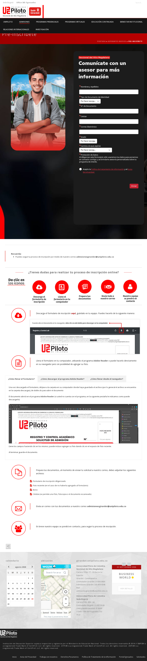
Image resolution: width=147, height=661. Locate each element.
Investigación (42, 29)
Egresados (31, 2)
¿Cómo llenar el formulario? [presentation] (21, 379)
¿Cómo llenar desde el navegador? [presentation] (106, 379)
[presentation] (124, 564)
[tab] (21, 379)
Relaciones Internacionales (16, 29)
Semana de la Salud (126, 605)
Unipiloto (8, 22)
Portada (101, 41)
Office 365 (20, 2)
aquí (73, 313)
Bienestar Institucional (131, 22)
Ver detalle (126, 618)
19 (17, 594)
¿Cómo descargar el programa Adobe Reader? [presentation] (62, 379)
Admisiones (24, 22)
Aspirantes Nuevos (117, 41)
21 (24, 594)
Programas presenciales (47, 22)
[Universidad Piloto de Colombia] (22, 11)
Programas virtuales (75, 22)
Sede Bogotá (8, 2)
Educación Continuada (102, 22)
